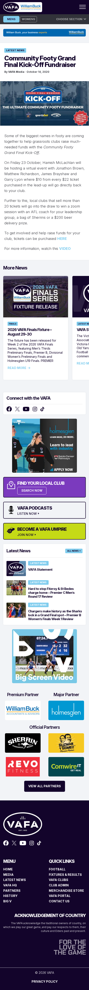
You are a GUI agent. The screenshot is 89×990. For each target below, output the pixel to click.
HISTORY (10, 896)
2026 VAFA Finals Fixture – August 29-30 (30, 331)
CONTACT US (59, 901)
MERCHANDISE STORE (66, 890)
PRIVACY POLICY (45, 981)
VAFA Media (16, 71)
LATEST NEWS (14, 880)
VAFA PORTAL (59, 896)
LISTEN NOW (27, 513)
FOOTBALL (57, 869)
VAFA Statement (40, 569)
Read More (17, 368)
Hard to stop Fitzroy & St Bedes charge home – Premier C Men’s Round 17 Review (51, 593)
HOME (8, 869)
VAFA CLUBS (58, 880)
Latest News (15, 50)
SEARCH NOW (31, 490)
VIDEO (65, 248)
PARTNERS (12, 890)
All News (73, 551)
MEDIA (8, 874)
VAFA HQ (10, 885)
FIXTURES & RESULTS (65, 874)
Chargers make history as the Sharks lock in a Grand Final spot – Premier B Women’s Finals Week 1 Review (55, 615)
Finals (12, 324)
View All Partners (44, 786)
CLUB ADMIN (59, 885)
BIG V (7, 901)
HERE (62, 238)
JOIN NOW (25, 535)
